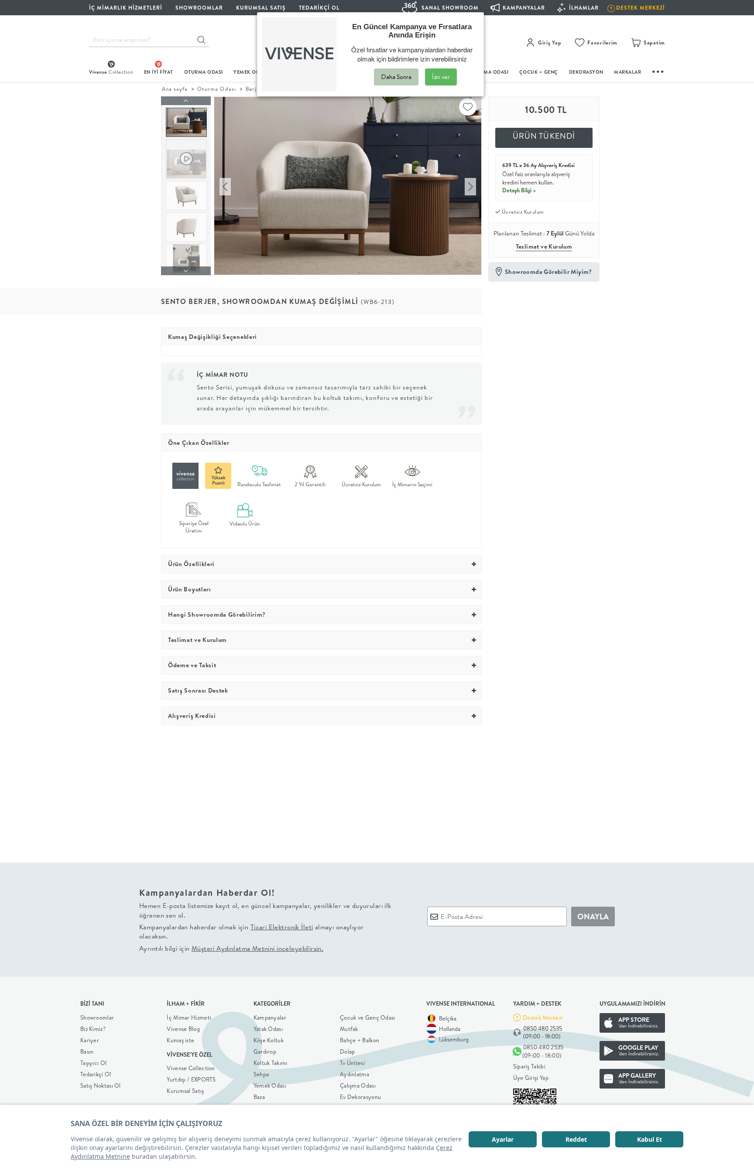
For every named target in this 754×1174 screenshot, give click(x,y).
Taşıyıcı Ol (93, 1063)
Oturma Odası (216, 88)
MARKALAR (627, 71)
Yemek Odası (270, 1085)
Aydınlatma (354, 1074)
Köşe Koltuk (269, 1040)
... (658, 70)
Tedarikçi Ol (319, 7)
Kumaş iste (180, 1040)
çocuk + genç (538, 71)
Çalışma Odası (358, 1085)
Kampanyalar (270, 1017)
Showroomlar (97, 1017)
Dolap (347, 1051)
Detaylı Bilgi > (519, 190)
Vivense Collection (191, 1068)
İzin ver (441, 77)
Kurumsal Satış (185, 1091)
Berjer (254, 88)
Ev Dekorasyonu (360, 1097)
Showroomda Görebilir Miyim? (548, 271)
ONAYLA (593, 916)
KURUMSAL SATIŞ (261, 7)
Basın (87, 1051)
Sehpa (261, 1074)
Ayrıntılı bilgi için (231, 948)
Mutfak (349, 1029)
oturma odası (203, 71)
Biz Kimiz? (93, 1029)
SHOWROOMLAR (199, 7)
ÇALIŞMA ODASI (489, 71)
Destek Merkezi (542, 1017)
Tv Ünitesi (352, 1063)
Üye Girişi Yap (530, 1078)
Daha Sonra (396, 77)
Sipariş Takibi (529, 1066)
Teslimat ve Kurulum (544, 246)
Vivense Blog (183, 1029)
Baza (259, 1097)
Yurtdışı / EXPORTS (191, 1079)
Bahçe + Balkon (359, 1040)
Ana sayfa (175, 88)
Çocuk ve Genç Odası (367, 1017)
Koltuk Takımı (271, 1063)
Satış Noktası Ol (100, 1085)
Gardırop (265, 1051)
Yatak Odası (268, 1029)
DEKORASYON (586, 71)
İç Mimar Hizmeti (189, 1017)
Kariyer (89, 1040)
